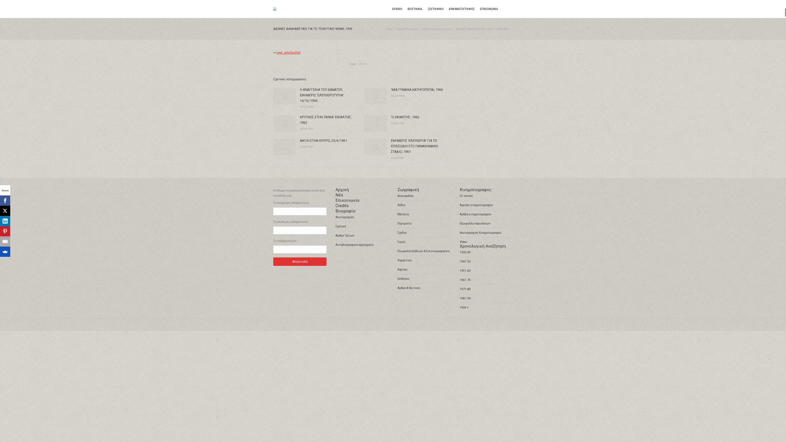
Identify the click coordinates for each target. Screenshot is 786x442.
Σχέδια (402, 232)
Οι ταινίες (466, 195)
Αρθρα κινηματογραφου (475, 214)
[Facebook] (5, 200)
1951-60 (363, 64)
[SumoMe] (5, 252)
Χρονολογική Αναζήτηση (483, 246)
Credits (342, 205)
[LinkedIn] (5, 221)
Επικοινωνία (347, 200)
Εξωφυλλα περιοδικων (475, 223)
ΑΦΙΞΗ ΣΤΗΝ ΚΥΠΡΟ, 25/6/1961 (323, 141)
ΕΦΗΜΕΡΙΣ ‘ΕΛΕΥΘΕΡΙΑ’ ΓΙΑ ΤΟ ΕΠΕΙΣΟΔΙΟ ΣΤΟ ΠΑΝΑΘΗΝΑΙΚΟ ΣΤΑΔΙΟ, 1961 (414, 146)
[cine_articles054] (286, 53)
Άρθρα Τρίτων (344, 235)
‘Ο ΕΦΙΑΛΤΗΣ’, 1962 (405, 117)
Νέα (339, 195)
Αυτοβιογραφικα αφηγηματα (354, 244)
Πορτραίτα (404, 223)
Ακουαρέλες (406, 195)
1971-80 (465, 289)
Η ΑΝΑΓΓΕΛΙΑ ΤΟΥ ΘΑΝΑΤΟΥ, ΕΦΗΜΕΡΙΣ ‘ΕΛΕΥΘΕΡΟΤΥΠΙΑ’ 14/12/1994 (322, 95)
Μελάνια (403, 214)
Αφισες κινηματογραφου (476, 205)
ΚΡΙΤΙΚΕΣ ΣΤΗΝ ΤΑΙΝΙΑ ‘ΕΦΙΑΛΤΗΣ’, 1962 (326, 120)
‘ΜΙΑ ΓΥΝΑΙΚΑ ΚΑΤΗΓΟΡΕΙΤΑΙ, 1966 (417, 90)
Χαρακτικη (405, 260)
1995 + (464, 307)
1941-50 (465, 261)
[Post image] (284, 96)
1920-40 (465, 252)
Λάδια (401, 205)
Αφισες (403, 269)
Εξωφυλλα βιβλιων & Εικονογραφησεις (424, 251)
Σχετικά (340, 226)
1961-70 (465, 280)
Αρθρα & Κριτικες (409, 288)
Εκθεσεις (404, 278)
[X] (5, 211)
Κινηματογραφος (475, 189)
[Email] (5, 241)
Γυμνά (401, 242)
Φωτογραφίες (344, 217)
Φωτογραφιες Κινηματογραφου (480, 232)
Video (463, 242)
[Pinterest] (5, 231)
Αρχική (342, 189)
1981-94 (465, 298)
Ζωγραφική (408, 189)
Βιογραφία (345, 211)
